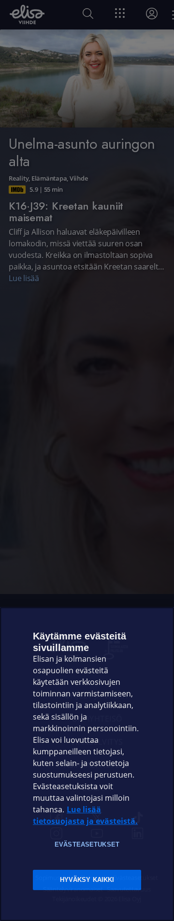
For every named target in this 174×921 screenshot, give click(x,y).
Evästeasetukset (87, 844)
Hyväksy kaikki (87, 879)
